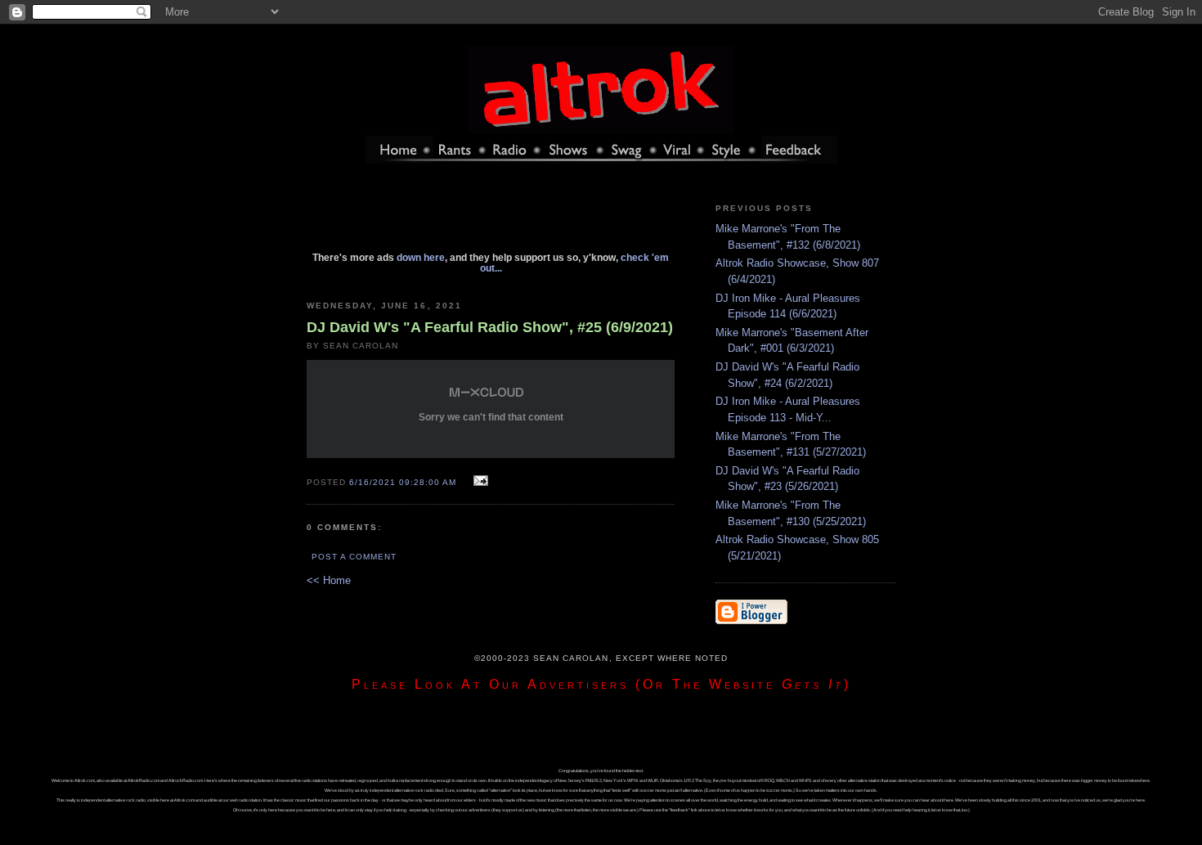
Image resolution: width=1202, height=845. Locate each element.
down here (421, 257)
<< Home (329, 580)
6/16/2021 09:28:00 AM (402, 482)
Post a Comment (354, 556)
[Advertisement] (490, 215)
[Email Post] (477, 481)
